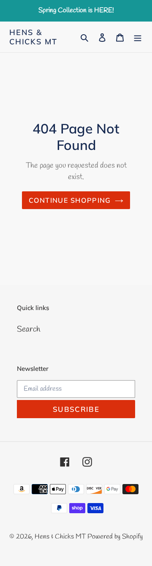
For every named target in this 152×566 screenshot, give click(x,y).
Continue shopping (70, 200)
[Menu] (138, 37)
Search (28, 329)
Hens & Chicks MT (33, 37)
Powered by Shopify (115, 536)
